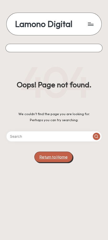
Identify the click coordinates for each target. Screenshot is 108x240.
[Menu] (90, 24)
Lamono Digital (43, 24)
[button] (96, 136)
